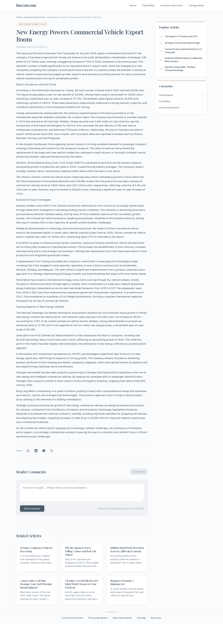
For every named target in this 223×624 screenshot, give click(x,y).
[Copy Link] (51, 450)
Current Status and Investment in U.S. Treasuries (184, 51)
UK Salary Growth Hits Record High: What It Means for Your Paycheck (81, 584)
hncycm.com (26, 5)
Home (132, 5)
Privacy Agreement (98, 617)
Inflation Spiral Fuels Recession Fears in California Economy (127, 549)
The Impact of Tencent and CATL (181, 36)
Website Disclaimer (122, 617)
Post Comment (32, 508)
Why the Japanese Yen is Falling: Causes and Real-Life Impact (80, 551)
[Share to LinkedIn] (36, 450)
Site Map (141, 617)
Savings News (196, 5)
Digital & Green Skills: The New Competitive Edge (180, 68)
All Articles (156, 617)
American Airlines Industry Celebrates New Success (183, 60)
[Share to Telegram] (44, 450)
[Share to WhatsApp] (28, 450)
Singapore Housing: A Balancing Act (122, 582)
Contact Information (72, 617)
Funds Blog (148, 5)
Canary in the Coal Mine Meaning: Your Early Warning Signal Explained (36, 584)
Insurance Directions (171, 5)
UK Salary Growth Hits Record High (182, 42)
